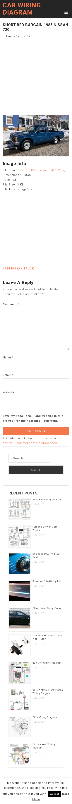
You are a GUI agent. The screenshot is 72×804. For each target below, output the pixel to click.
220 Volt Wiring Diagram (46, 663)
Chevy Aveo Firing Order (46, 608)
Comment (11, 304)
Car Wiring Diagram (22, 8)
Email (8, 375)
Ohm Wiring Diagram (44, 717)
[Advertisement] (36, 74)
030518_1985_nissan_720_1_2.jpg (42, 170)
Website (9, 392)
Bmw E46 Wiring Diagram (47, 499)
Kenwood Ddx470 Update (47, 581)
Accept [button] (54, 794)
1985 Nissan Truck (18, 268)
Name (8, 357)
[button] (65, 12)
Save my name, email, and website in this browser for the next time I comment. (33, 418)
